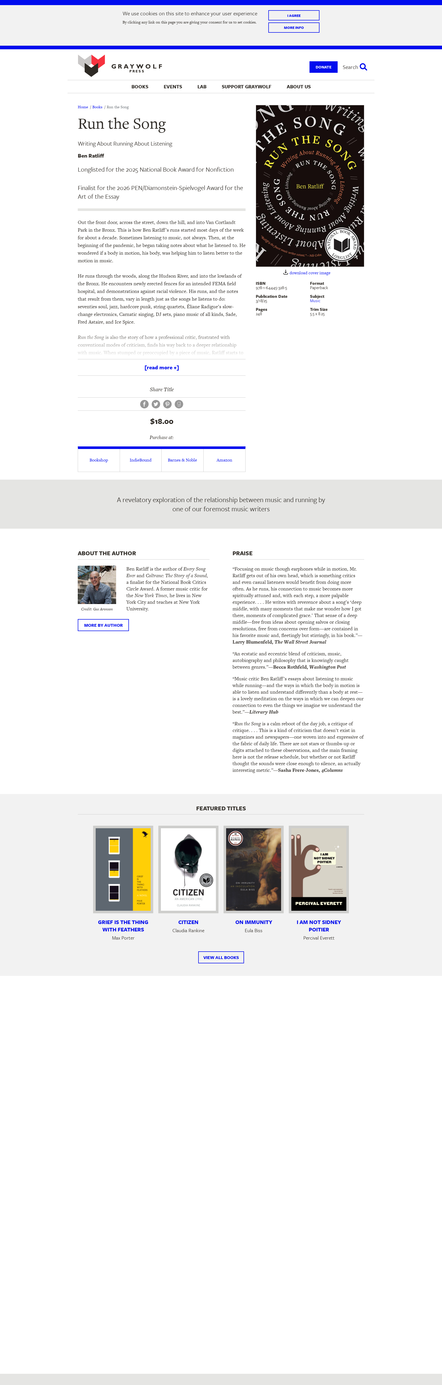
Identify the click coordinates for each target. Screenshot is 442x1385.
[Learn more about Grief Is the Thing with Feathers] (123, 869)
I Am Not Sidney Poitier (319, 925)
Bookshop (99, 460)
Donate (324, 67)
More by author (103, 625)
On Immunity (253, 922)
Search (350, 67)
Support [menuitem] (246, 86)
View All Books (221, 957)
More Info (294, 27)
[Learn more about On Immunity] (253, 869)
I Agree (294, 15)
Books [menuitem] (139, 86)
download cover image (310, 273)
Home (83, 107)
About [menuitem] (299, 86)
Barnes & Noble (182, 460)
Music (315, 301)
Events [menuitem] (173, 86)
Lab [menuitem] (201, 86)
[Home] (120, 65)
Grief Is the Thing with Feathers (123, 925)
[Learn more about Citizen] (188, 869)
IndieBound (140, 460)
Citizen (188, 922)
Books (97, 107)
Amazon (224, 460)
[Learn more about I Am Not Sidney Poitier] (318, 869)
